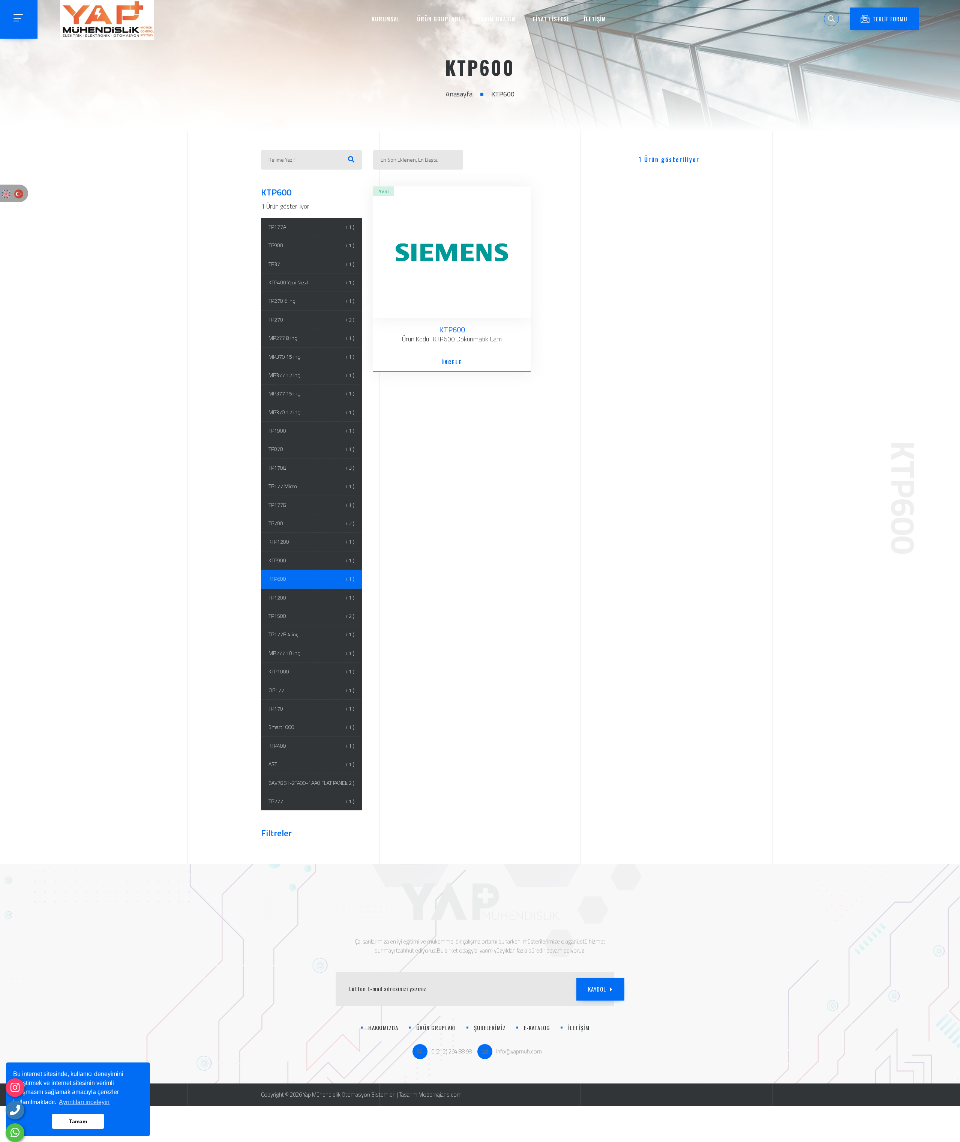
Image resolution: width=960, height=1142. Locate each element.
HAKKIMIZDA (383, 1027)
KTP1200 (311, 541)
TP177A (311, 227)
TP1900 (311, 430)
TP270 (311, 319)
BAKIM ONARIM (496, 19)
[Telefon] (15, 1110)
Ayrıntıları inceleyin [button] (84, 1102)
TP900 (311, 245)
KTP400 (311, 746)
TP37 (311, 264)
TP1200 (311, 597)
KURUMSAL (386, 19)
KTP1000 (311, 671)
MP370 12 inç (311, 412)
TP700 (311, 523)
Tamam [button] (78, 1121)
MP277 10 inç (311, 653)
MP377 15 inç (311, 393)
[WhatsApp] (15, 1132)
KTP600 (311, 579)
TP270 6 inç (311, 301)
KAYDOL (597, 989)
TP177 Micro (311, 486)
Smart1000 (311, 727)
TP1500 (311, 616)
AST (311, 764)
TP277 (311, 801)
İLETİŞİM (595, 19)
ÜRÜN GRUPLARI (438, 19)
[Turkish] (18, 193)
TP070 (311, 449)
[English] (6, 193)
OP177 (311, 690)
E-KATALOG (537, 1027)
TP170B (311, 468)
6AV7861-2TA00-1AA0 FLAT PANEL (311, 783)
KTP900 (311, 560)
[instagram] (15, 1087)
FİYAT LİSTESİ (551, 19)
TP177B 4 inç (311, 634)
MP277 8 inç (311, 338)
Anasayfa (459, 94)
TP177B (311, 505)
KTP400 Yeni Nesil (311, 282)
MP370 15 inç (311, 357)
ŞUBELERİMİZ (490, 1027)
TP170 (311, 708)
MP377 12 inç (311, 375)
